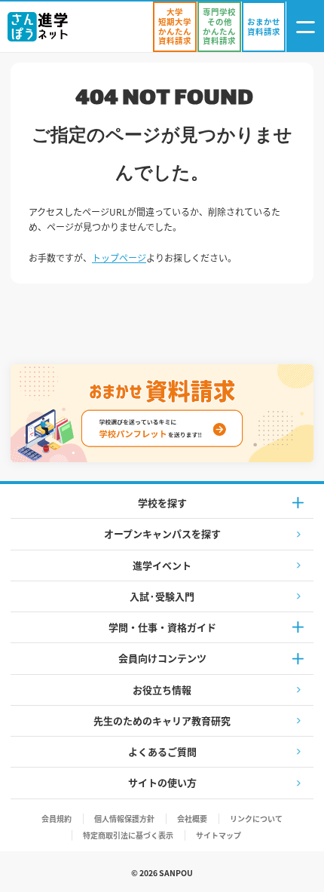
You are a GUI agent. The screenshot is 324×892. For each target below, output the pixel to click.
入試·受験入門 (162, 596)
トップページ (119, 257)
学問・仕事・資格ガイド (162, 627)
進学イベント (162, 565)
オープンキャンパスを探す (162, 533)
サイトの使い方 (162, 782)
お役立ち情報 (162, 689)
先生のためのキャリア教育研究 (162, 720)
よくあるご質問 (162, 751)
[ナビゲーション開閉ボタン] (305, 27)
